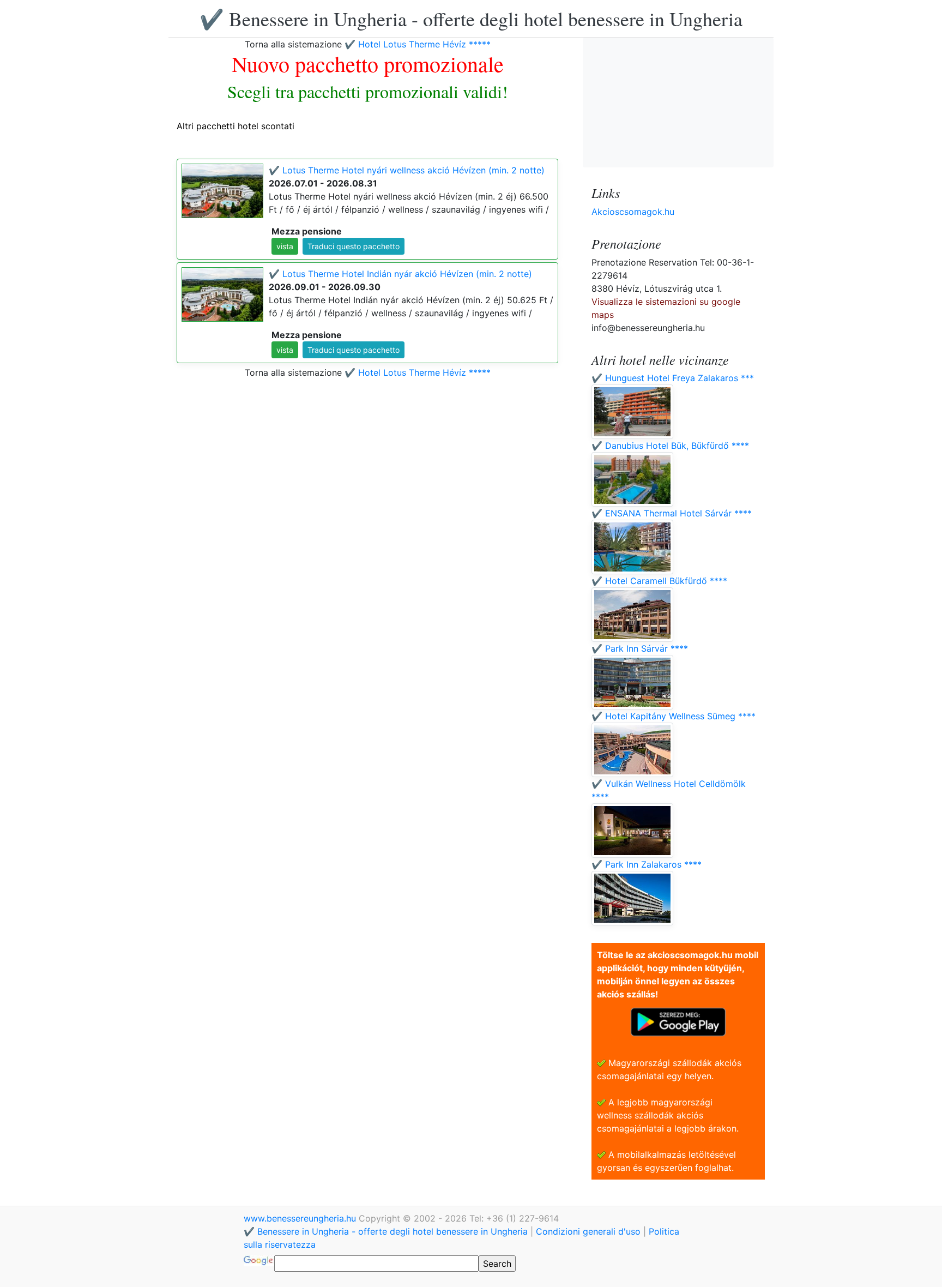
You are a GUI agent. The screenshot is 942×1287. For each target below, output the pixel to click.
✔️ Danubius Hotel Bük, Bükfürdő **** (670, 445)
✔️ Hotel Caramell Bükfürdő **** (659, 580)
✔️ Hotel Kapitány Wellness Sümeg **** (673, 716)
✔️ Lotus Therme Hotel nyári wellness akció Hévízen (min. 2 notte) (407, 170)
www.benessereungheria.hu (301, 1218)
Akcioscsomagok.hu (632, 211)
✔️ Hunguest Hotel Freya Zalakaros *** (672, 377)
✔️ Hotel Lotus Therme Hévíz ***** (418, 44)
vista (284, 246)
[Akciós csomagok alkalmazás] (678, 1020)
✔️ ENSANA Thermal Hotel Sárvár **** (671, 513)
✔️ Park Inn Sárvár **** (639, 648)
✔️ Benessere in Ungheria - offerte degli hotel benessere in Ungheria (471, 18)
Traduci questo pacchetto (353, 246)
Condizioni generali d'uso (588, 1231)
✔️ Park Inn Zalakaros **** (646, 864)
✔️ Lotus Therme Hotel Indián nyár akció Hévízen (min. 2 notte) (400, 273)
